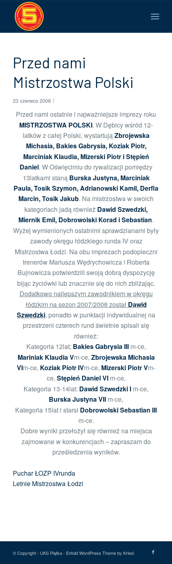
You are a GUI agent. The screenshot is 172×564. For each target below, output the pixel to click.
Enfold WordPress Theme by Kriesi (100, 553)
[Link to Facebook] (153, 552)
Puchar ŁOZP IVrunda (44, 473)
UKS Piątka (51, 553)
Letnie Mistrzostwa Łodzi (48, 483)
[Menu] (155, 16)
